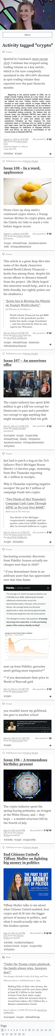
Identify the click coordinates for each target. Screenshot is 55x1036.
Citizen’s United (12, 946)
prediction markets (38, 243)
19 (15, 1034)
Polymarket (35, 439)
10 (29, 1030)
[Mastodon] (48, 139)
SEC (7, 246)
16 (3, 1034)
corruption (10, 435)
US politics (10, 446)
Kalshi (24, 439)
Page (26, 1030)
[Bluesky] (50, 139)
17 (7, 1034)
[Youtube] (50, 830)
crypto (19, 153)
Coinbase (9, 153)
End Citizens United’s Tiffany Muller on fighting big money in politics (26, 858)
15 (50, 1030)
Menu (27, 34)
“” (27, 303)
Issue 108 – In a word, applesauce (22, 170)
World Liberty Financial (15, 346)
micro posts (21, 141)
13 (41, 1030)
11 (33, 1030)
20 (19, 1034)
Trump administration (21, 246)
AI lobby (9, 840)
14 (46, 1030)
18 (11, 1034)
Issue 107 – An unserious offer (25, 362)
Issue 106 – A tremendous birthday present (25, 761)
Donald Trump (20, 243)
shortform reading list (17, 337)
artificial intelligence (25, 942)
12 (37, 1030)
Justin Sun (34, 342)
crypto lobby (32, 435)
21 (23, 1034)
